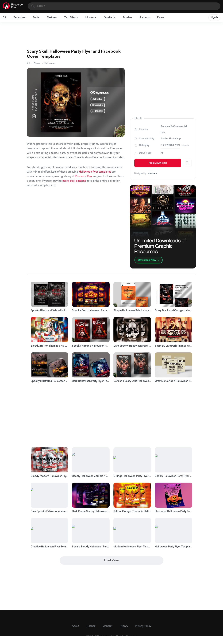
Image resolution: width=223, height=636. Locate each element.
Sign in (214, 18)
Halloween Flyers (170, 145)
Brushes (127, 17)
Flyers (160, 17)
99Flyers (152, 174)
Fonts (36, 17)
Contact (107, 626)
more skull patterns (74, 181)
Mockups (90, 17)
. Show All (185, 145)
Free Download (158, 163)
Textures (52, 17)
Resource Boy (83, 176)
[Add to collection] (187, 163)
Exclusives (19, 17)
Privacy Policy (143, 626)
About (75, 626)
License (90, 626)
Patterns (145, 17)
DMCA (124, 626)
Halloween (49, 63)
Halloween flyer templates (95, 172)
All (4, 17)
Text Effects (71, 17)
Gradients (110, 17)
